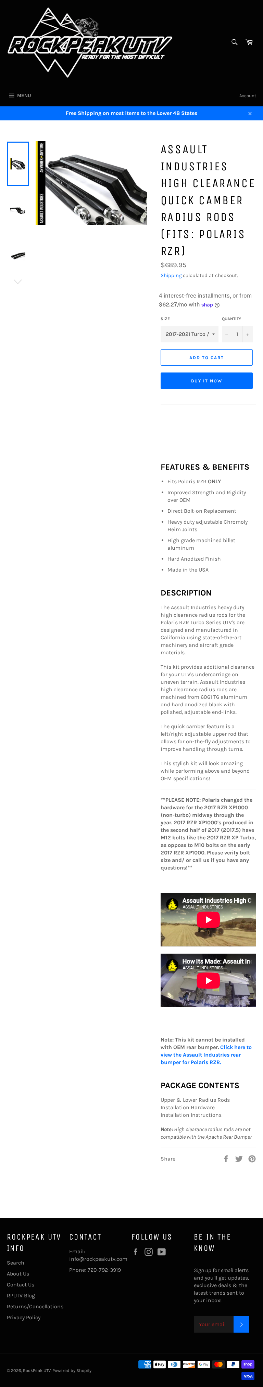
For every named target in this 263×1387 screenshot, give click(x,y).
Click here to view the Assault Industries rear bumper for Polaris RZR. (206, 1054)
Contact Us (20, 1284)
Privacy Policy (23, 1317)
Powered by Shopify (71, 1370)
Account (247, 95)
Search (15, 1262)
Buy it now (207, 380)
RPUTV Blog (21, 1295)
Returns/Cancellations (35, 1306)
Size (165, 318)
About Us (18, 1273)
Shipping (171, 275)
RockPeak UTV (37, 1370)
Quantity (231, 318)
